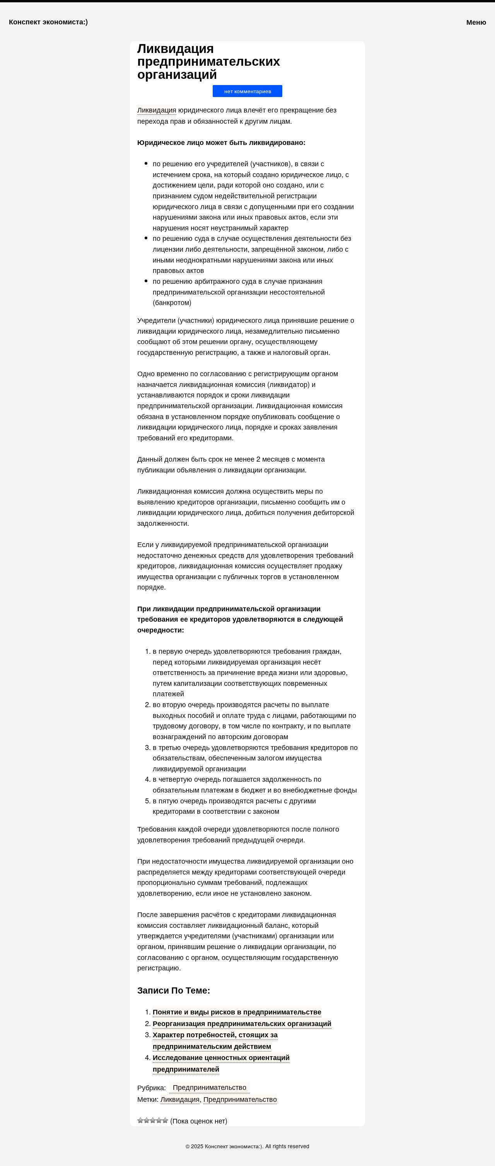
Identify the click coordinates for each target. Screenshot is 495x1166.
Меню (476, 22)
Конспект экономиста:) (48, 21)
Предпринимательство (209, 1087)
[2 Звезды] (146, 1120)
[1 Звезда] (140, 1120)
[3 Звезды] (153, 1120)
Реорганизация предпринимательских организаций (242, 1023)
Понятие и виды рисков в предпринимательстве (237, 1011)
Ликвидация (156, 109)
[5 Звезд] (165, 1120)
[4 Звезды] (159, 1120)
